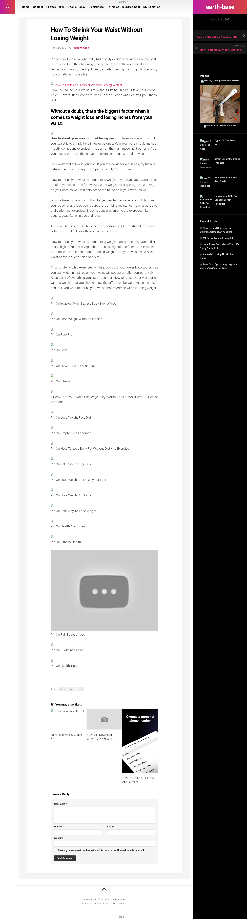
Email (110, 826)
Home (26, 7)
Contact (38, 7)
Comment (60, 804)
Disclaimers (96, 7)
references (81, 48)
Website (58, 838)
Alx (124, 903)
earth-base (220, 7)
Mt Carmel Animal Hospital (218, 238)
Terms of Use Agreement (123, 7)
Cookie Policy (76, 7)
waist (72, 689)
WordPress (102, 903)
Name (58, 826)
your (80, 689)
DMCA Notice (151, 7)
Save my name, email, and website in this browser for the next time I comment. (101, 850)
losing (63, 689)
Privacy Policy (55, 7)
